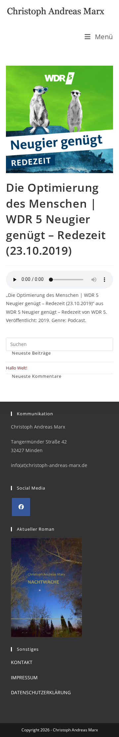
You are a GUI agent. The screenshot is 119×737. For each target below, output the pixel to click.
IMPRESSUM (24, 677)
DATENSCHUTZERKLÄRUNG (41, 692)
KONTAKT (21, 662)
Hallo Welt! (16, 368)
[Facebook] (21, 507)
